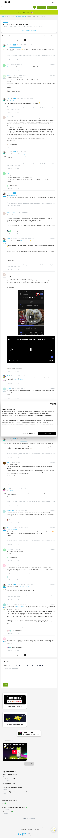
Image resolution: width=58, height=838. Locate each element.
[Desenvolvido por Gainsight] (29, 819)
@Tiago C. (18, 606)
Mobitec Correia (11, 565)
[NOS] (7, 2)
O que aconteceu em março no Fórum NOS (13, 787)
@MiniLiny (22, 154)
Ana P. (8, 488)
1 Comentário (5, 805)
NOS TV (4, 776)
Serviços (5, 785)
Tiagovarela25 (10, 173)
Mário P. (9, 238)
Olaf (8, 375)
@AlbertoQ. (11, 100)
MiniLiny (9, 116)
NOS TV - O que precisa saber (10, 774)
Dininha (8, 549)
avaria (3, 803)
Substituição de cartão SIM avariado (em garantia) (13, 807)
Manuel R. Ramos (11, 212)
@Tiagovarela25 (12, 195)
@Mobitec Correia (24, 586)
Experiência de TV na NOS (9, 778)
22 (37, 40)
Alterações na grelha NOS (9, 783)
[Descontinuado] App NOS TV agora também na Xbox (15, 792)
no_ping (9, 388)
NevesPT (9, 604)
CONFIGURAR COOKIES (35, 827)
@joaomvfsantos (13, 529)
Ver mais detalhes (48, 429)
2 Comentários (5, 809)
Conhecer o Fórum (7, 789)
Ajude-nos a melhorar (21, 16)
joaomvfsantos (10, 510)
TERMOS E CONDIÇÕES (27, 829)
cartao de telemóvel (7, 811)
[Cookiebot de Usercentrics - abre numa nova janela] (49, 404)
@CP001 (11, 490)
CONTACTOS (10, 827)
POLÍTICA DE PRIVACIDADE (21, 827)
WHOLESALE (37, 829)
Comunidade (4, 16)
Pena (8, 64)
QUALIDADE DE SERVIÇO (48, 827)
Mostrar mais (29, 763)
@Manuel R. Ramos (24, 240)
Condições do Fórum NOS (22, 822)
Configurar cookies (28, 433)
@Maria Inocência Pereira (15, 47)
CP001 (8, 462)
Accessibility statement (36, 822)
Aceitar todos (47, 433)
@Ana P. (23, 606)
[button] (2, 7)
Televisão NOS (6, 780)
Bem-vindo (11, 16)
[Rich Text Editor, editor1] (29, 674)
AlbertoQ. (9, 75)
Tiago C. (9, 44)
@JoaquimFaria (23, 441)
